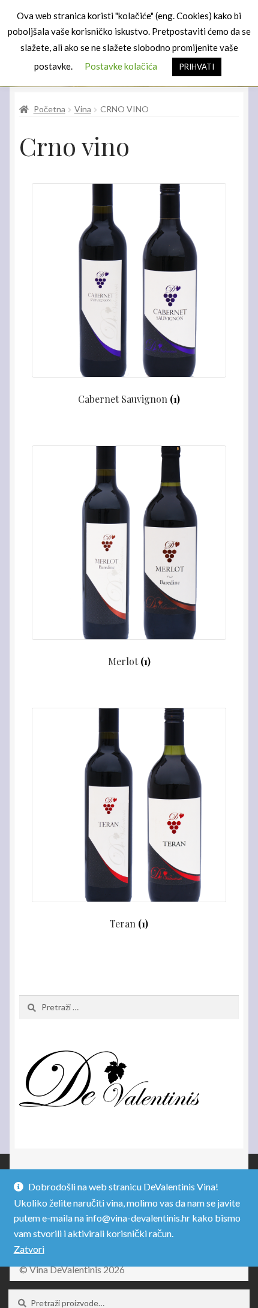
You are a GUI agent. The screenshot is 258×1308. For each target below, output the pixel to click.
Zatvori (29, 1249)
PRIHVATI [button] (196, 66)
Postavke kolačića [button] (121, 66)
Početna (49, 109)
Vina (82, 109)
